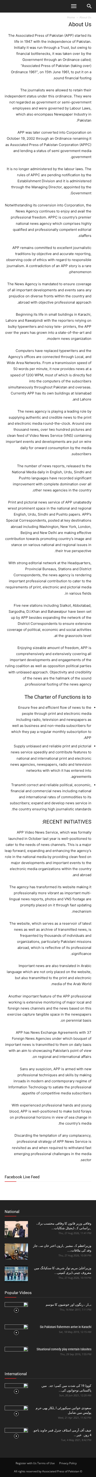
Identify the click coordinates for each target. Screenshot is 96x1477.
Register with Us (26, 1463)
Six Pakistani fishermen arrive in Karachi (65, 1327)
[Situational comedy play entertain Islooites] (16, 1355)
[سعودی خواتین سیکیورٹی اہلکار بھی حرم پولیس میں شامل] (16, 1414)
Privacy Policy (68, 1463)
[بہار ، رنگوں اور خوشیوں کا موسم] (16, 1310)
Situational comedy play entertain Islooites (64, 1349)
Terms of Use (46, 1463)
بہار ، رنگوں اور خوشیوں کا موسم (68, 1304)
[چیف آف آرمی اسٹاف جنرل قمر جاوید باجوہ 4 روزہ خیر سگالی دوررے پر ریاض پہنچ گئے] (16, 1436)
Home (71, 17)
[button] (73, 6)
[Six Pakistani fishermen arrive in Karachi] (16, 1333)
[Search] (89, 6)
